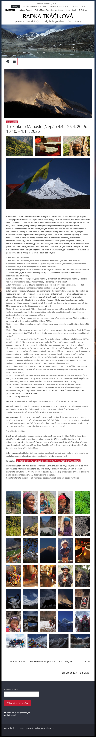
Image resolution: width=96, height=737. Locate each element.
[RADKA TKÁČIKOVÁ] (7, 62)
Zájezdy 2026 (12, 122)
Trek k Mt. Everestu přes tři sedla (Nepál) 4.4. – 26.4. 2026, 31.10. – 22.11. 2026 (47, 661)
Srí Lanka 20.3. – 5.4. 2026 (77, 672)
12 (44, 52)
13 (47, 52)
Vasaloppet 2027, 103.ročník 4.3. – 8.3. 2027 (39, 6)
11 (41, 52)
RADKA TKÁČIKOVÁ (48, 16)
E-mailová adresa (12, 689)
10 (37, 52)
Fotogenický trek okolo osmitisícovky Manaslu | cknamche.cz (48, 461)
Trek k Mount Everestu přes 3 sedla (24, 10)
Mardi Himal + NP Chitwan (51, 10)
